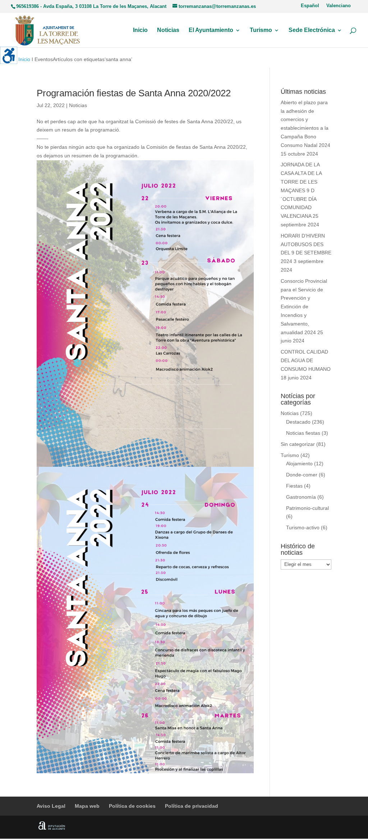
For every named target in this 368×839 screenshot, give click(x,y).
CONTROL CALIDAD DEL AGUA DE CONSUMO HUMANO (306, 360)
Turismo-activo (302, 527)
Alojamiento (299, 463)
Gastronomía (301, 497)
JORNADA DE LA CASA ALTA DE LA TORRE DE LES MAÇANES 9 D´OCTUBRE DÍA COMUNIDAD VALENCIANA (301, 190)
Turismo (261, 30)
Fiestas (294, 486)
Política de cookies (132, 806)
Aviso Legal (51, 806)
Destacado (298, 422)
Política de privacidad (191, 806)
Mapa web (87, 806)
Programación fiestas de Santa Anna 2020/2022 (134, 93)
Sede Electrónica (312, 30)
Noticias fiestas (303, 433)
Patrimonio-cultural (307, 508)
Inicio (140, 30)
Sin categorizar (298, 444)
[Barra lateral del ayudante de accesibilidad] (8, 55)
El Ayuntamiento (211, 30)
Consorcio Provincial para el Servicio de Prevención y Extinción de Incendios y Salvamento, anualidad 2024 (304, 306)
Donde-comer (301, 475)
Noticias (168, 30)
